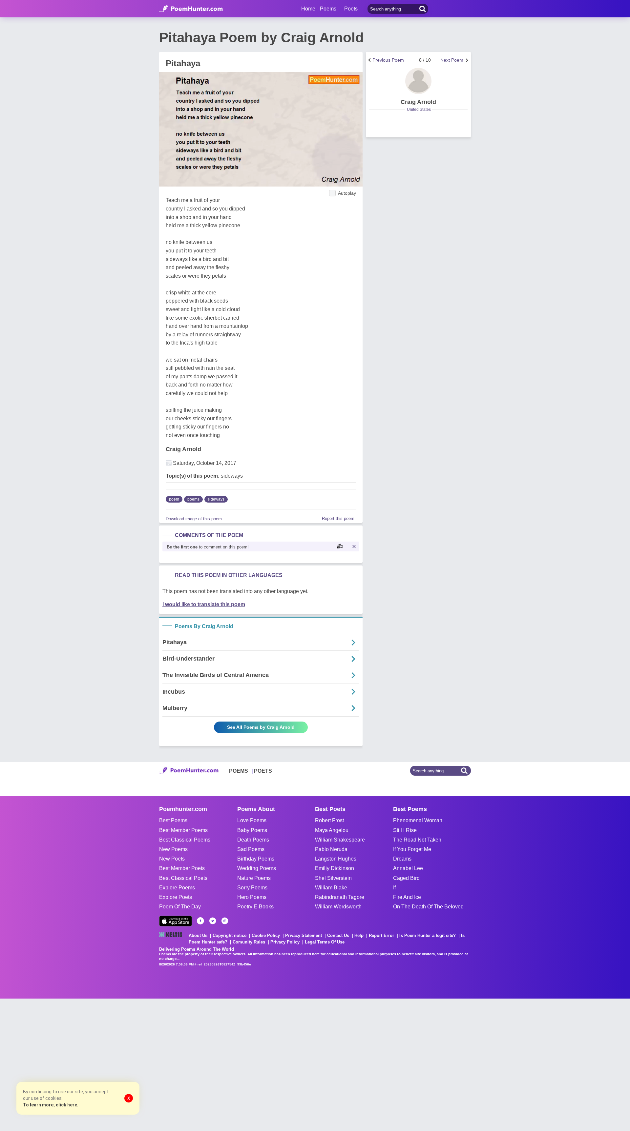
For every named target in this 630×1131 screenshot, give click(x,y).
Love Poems (251, 820)
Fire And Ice (407, 897)
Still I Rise (405, 830)
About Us (198, 935)
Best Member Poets (182, 868)
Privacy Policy (285, 942)
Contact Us (338, 935)
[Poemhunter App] (175, 921)
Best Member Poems (183, 830)
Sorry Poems (252, 887)
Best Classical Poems (184, 840)
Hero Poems (251, 897)
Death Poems (253, 840)
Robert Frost (329, 820)
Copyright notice (229, 935)
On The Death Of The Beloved (428, 906)
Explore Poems (177, 887)
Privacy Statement (303, 935)
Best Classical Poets (183, 878)
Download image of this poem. (194, 518)
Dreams (402, 859)
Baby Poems (252, 830)
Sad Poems (250, 849)
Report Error (381, 935)
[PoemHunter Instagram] (224, 920)
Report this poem (338, 518)
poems (193, 499)
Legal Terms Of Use (325, 942)
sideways (216, 499)
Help (359, 935)
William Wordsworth (338, 906)
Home (308, 8)
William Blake (331, 887)
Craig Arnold (183, 449)
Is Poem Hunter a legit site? (427, 935)
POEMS (238, 771)
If (394, 887)
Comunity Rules (249, 942)
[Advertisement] (98, 1064)
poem (174, 499)
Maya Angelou (331, 830)
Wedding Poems (256, 868)
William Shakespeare (340, 840)
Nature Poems (254, 878)
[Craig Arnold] (418, 81)
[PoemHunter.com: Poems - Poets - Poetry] (191, 8)
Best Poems (173, 820)
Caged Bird (406, 878)
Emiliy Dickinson (334, 868)
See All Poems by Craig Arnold (261, 727)
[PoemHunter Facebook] (200, 920)
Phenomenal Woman (417, 820)
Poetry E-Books (255, 906)
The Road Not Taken (417, 840)
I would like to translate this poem (203, 604)
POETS (263, 771)
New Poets (172, 859)
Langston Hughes (335, 859)
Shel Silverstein (333, 878)
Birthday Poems (255, 859)
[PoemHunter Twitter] (212, 920)
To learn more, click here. (50, 1104)
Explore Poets (175, 897)
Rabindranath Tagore (339, 897)
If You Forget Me (412, 849)
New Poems (173, 849)
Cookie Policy (266, 935)
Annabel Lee (408, 868)
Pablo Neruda (331, 849)
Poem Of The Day (180, 906)
